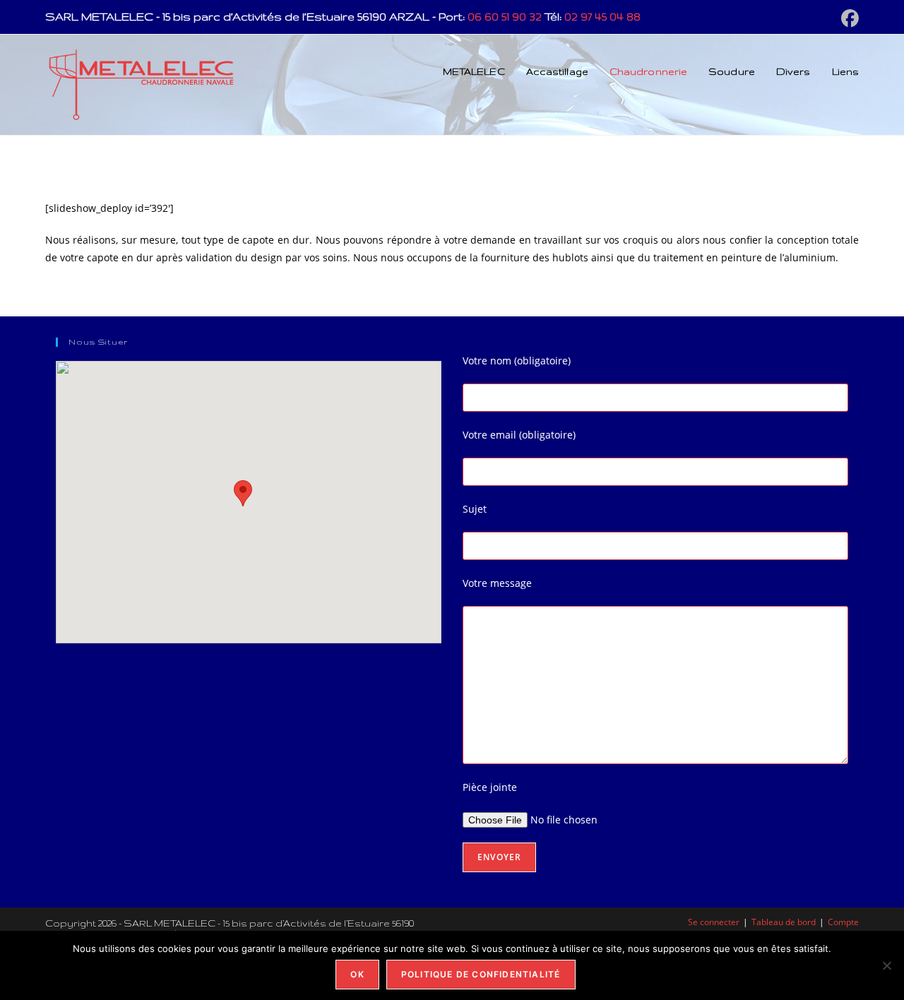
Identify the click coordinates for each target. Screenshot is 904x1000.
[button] (243, 493)
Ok (357, 974)
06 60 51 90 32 (505, 17)
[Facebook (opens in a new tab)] (848, 19)
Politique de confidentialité (481, 974)
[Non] (886, 965)
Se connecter (713, 922)
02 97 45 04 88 (602, 17)
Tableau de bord (783, 922)
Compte (843, 922)
